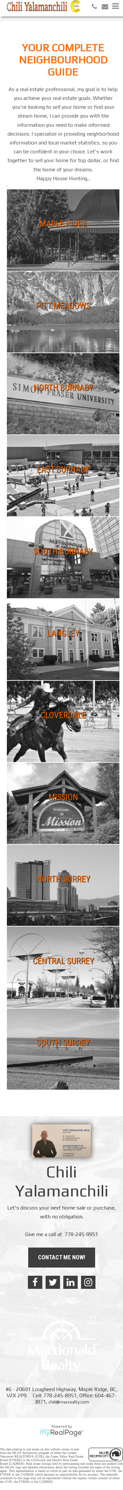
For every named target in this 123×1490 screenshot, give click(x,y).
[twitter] (53, 1282)
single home (42, 239)
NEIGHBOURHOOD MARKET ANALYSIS (83, 251)
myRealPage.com (61, 1433)
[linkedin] (70, 1282)
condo (83, 239)
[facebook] (35, 1282)
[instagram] (88, 1282)
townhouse (27, 251)
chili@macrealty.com (69, 1401)
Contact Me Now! (61, 1257)
